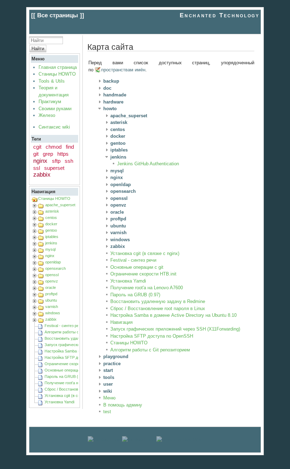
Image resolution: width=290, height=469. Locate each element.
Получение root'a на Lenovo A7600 (75, 383)
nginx (40, 161)
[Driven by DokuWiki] (179, 439)
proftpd (51, 294)
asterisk (52, 211)
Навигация (121, 322)
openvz (51, 281)
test (107, 411)
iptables (51, 236)
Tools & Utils (52, 81)
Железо (47, 115)
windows (52, 313)
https (63, 154)
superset (54, 168)
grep (48, 154)
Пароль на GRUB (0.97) (66, 376)
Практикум (50, 101)
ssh (69, 161)
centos (51, 217)
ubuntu (51, 300)
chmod (54, 147)
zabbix (42, 174)
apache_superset (60, 205)
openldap (53, 262)
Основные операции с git (67, 370)
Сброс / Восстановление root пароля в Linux (157, 308)
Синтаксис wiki (54, 127)
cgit (37, 147)
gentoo (51, 230)
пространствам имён (123, 69)
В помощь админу (122, 405)
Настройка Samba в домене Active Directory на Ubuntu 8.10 (173, 315)
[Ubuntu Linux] (104, 439)
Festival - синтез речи (64, 325)
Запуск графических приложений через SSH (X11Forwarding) (175, 329)
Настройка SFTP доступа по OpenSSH (151, 336)
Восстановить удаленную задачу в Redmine (157, 301)
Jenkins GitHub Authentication (148, 163)
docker (51, 224)
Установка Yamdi (59, 402)
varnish (51, 306)
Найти (37, 48)
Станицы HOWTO (57, 74)
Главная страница (58, 67)
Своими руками (55, 108)
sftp (56, 161)
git (36, 154)
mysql (50, 249)
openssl (52, 275)
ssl (36, 168)
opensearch (55, 268)
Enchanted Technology (219, 15)
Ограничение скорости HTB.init (72, 364)
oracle (50, 287)
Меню (109, 397)
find (70, 147)
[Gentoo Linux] (138, 439)
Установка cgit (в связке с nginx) (74, 395)
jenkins (51, 243)
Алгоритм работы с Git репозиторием (78, 332)
